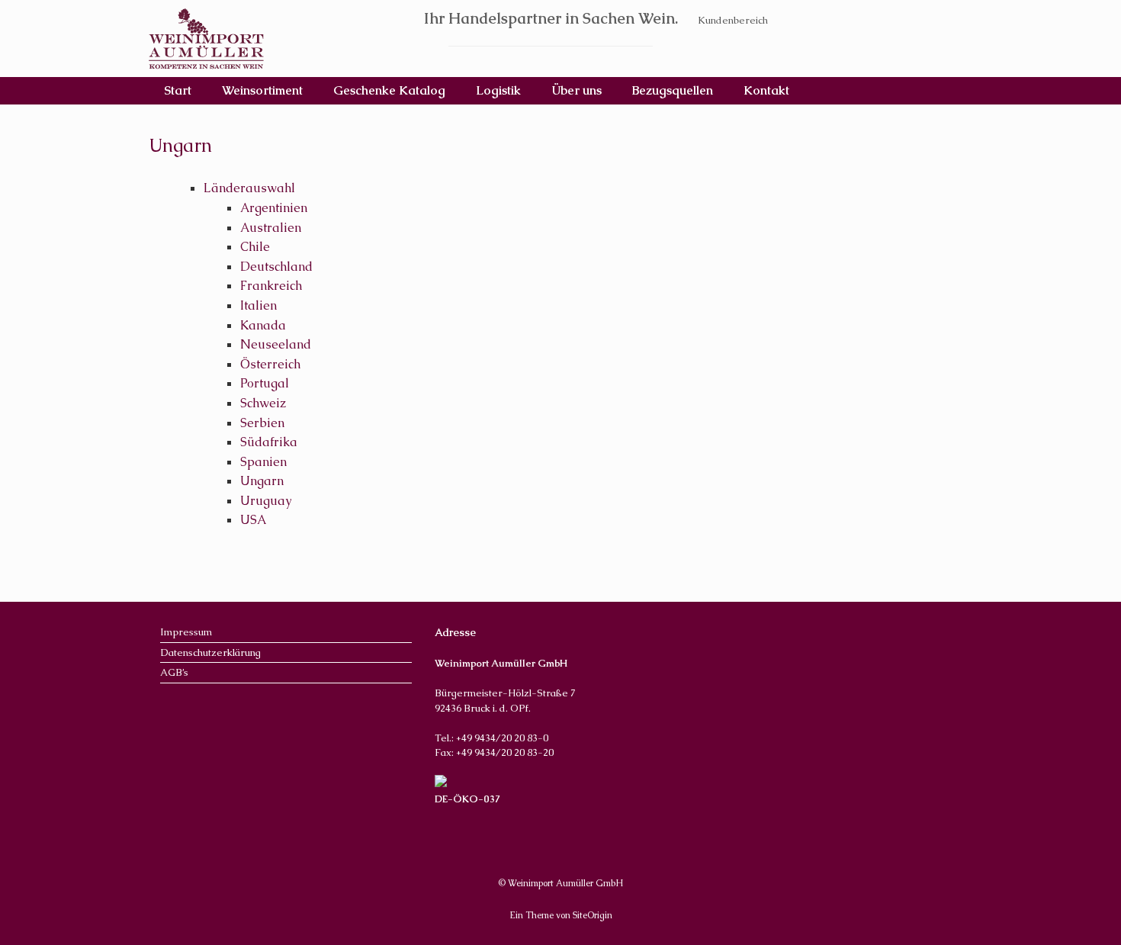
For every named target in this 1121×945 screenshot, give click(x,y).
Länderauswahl (249, 188)
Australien (270, 228)
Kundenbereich (733, 20)
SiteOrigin (592, 915)
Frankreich (271, 286)
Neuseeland (275, 344)
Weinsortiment (262, 90)
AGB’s (174, 672)
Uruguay (265, 501)
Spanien (263, 462)
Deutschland (276, 267)
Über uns (576, 90)
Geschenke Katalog (389, 90)
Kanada (263, 325)
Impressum (186, 631)
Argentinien (273, 208)
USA (253, 520)
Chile (255, 247)
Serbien (262, 423)
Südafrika (268, 442)
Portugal (264, 383)
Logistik (498, 90)
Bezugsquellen (672, 90)
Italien (258, 305)
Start (177, 90)
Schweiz (263, 403)
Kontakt (766, 90)
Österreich (270, 364)
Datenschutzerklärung (210, 652)
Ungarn (262, 481)
